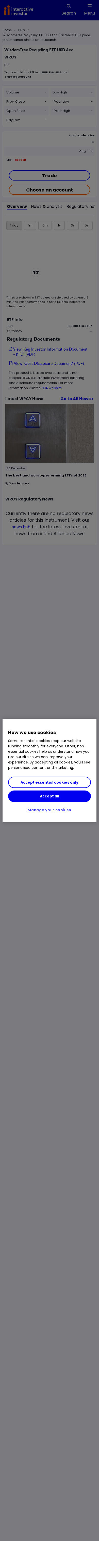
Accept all (49, 796)
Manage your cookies (49, 810)
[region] (50, 770)
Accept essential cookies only (49, 782)
